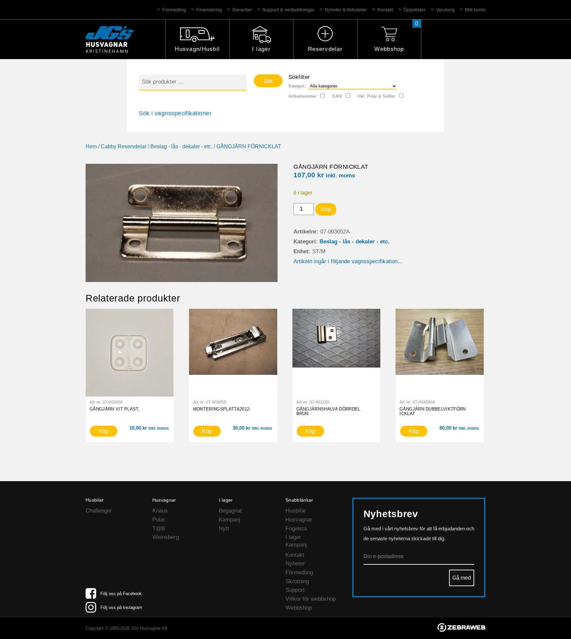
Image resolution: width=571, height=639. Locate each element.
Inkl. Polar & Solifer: (377, 96)
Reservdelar (325, 49)
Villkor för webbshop (311, 599)
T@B (158, 528)
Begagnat (230, 511)
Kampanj (229, 519)
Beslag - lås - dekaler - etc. (181, 146)
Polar (158, 519)
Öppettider (414, 9)
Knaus (160, 511)
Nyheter (295, 563)
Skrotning (297, 581)
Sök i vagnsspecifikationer (175, 113)
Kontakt (385, 9)
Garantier (242, 9)
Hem (91, 146)
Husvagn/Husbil (197, 49)
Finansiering (209, 9)
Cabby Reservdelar (123, 146)
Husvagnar (299, 519)
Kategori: (297, 86)
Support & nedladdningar (288, 9)
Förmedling (174, 9)
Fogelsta (296, 528)
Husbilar (296, 511)
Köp (326, 209)
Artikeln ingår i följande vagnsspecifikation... (347, 261)
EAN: (337, 96)
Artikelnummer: (303, 96)
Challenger (99, 511)
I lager (261, 49)
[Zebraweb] (461, 630)
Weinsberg (165, 537)
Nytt (224, 528)
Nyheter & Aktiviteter (346, 9)
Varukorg (445, 9)
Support (295, 590)
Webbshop (389, 49)
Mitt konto (475, 9)
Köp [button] (104, 431)
